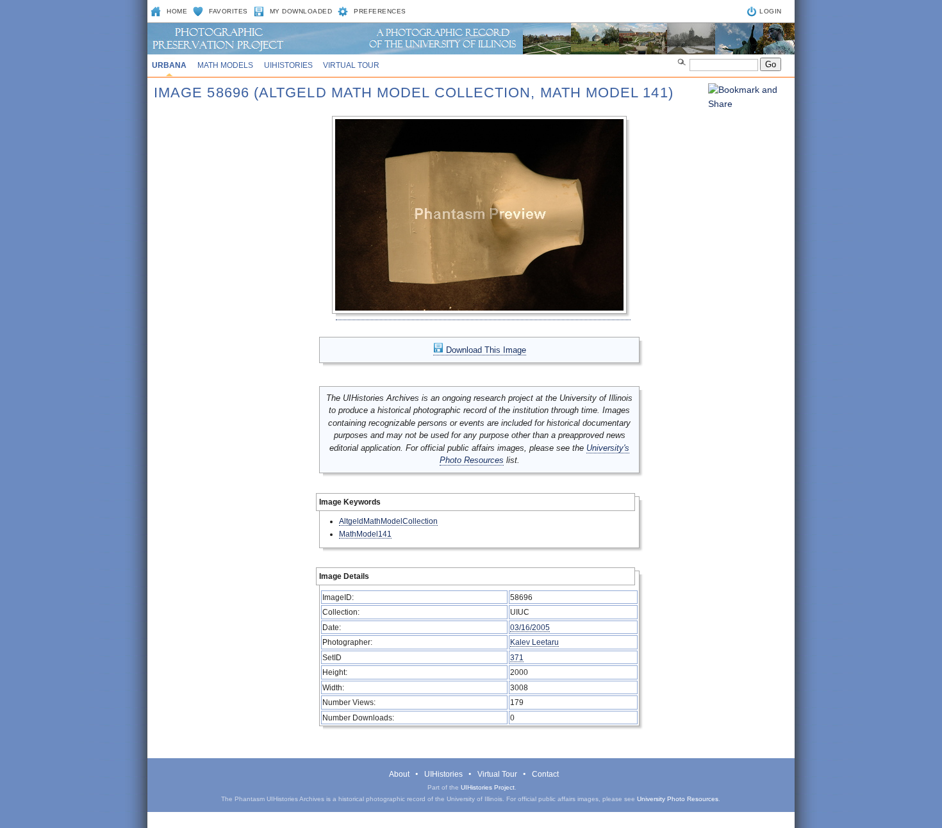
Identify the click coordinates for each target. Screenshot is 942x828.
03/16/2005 (530, 627)
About (399, 774)
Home (177, 11)
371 (517, 657)
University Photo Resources (677, 798)
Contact (545, 774)
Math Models (225, 65)
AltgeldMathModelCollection (388, 521)
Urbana (169, 65)
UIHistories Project (488, 787)
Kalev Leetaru (534, 642)
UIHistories (288, 65)
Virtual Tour (351, 65)
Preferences (380, 11)
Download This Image (484, 350)
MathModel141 (365, 534)
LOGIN (770, 11)
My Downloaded (301, 11)
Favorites (228, 11)
